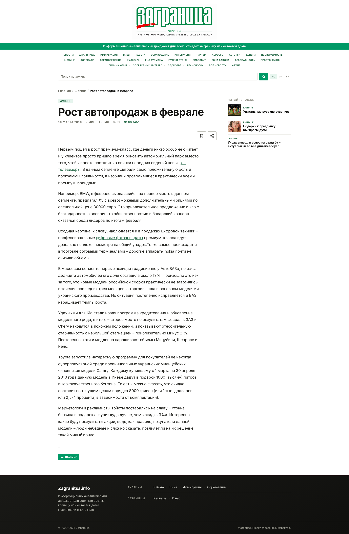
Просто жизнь (270, 60)
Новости (68, 54)
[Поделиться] (212, 135)
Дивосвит (199, 60)
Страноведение (111, 60)
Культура (133, 60)
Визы (126, 54)
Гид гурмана (154, 60)
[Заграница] (174, 22)
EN (287, 76)
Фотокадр (87, 60)
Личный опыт (118, 65)
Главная (64, 91)
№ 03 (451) (132, 122)
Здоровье (174, 65)
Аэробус (218, 54)
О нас (176, 498)
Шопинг (69, 60)
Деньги (251, 54)
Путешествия (177, 60)
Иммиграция (109, 54)
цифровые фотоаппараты (119, 237)
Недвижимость (272, 54)
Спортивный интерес (147, 65)
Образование (160, 54)
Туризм (201, 54)
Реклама (159, 498)
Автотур (234, 54)
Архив (236, 65)
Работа (140, 54)
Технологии (195, 65)
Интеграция (182, 54)
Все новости (217, 65)
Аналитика (87, 54)
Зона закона (220, 60)
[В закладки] (201, 135)
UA (280, 76)
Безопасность (245, 60)
